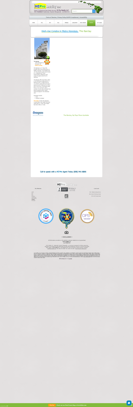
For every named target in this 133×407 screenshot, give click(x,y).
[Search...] (93, 11)
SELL (32, 195)
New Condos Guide (87, 256)
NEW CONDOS (34, 198)
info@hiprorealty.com (51, 248)
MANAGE (33, 196)
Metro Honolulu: (70, 31)
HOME (33, 192)
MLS (32, 193)
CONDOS (33, 199)
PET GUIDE (33, 200)
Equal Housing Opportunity (81, 248)
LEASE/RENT (34, 197)
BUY (32, 194)
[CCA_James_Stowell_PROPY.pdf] (46, 216)
